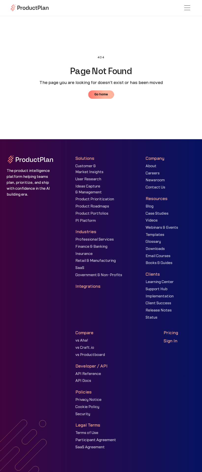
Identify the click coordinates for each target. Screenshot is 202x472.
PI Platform (85, 221)
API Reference (88, 374)
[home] (29, 7)
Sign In (170, 341)
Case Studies (157, 213)
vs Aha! (81, 340)
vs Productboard (90, 355)
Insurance (84, 254)
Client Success (158, 303)
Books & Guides (159, 263)
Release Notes (159, 310)
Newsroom (155, 180)
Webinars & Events (162, 227)
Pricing (171, 333)
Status (151, 317)
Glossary (153, 242)
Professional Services (94, 239)
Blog (149, 206)
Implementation (160, 296)
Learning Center (160, 282)
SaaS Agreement (90, 447)
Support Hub (157, 289)
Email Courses (158, 256)
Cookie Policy (87, 407)
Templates (155, 235)
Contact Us (155, 187)
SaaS (79, 268)
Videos (152, 220)
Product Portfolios (91, 213)
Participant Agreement (95, 440)
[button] (187, 7)
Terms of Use (86, 433)
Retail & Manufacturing (95, 261)
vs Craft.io (84, 347)
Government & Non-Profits (98, 275)
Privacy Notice (88, 400)
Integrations (88, 286)
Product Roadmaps (92, 206)
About (151, 166)
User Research (88, 179)
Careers (153, 173)
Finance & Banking (91, 246)
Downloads (155, 249)
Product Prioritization (94, 199)
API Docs (83, 381)
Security (82, 414)
